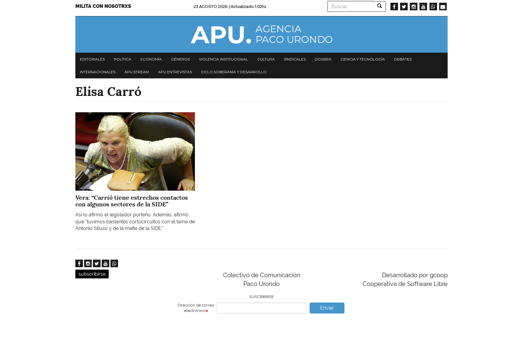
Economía (151, 59)
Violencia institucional (223, 59)
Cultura (266, 59)
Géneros (180, 59)
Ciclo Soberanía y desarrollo (234, 72)
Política (122, 59)
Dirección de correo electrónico (196, 308)
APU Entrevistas (175, 72)
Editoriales (92, 59)
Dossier (323, 59)
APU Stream (136, 72)
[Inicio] (261, 34)
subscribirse (92, 274)
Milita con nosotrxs (103, 6)
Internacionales (97, 72)
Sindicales (295, 59)
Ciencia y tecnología (362, 59)
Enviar (327, 308)
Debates (403, 59)
